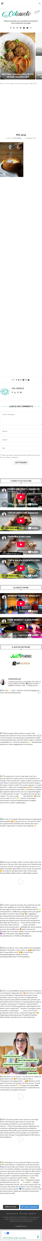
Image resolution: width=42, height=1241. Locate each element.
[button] (3, 56)
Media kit (32, 1213)
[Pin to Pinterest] (18, 380)
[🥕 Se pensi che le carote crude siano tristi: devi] (21, 796)
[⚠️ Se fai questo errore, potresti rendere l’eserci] (21, 1182)
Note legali (23, 1213)
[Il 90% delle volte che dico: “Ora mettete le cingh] (21, 1096)
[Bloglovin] (31, 28)
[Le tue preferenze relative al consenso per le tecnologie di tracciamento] (38, 1237)
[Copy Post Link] (26, 380)
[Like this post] (14, 380)
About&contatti (12, 1213)
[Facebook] (10, 28)
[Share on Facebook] (16, 380)
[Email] (27, 28)
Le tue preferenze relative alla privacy (23, 1233)
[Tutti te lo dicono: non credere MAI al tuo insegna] (21, 967)
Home (2, 83)
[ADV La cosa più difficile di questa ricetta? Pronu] (21, 1010)
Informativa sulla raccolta (14, 1238)
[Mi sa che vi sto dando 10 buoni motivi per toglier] (21, 839)
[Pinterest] (20, 28)
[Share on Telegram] (23, 380)
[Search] (39, 3)
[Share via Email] (28, 380)
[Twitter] (14, 28)
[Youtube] (24, 28)
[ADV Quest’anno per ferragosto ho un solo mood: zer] (21, 1053)
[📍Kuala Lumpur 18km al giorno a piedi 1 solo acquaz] (21, 753)
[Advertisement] (21, 109)
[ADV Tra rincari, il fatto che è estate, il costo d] (21, 1139)
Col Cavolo (17, 138)
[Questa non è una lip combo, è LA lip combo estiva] (21, 882)
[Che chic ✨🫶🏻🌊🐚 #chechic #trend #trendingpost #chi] (21, 710)
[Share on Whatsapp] (21, 380)
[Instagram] (17, 28)
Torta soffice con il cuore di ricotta (17, 83)
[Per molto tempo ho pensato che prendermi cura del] (21, 925)
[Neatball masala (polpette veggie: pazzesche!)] (17, 56)
